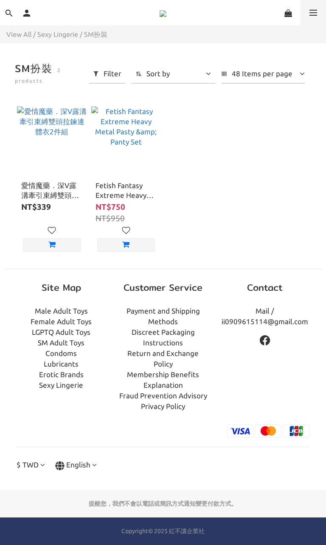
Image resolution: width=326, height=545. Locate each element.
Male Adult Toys (61, 311)
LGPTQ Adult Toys (61, 332)
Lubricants (61, 364)
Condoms (61, 353)
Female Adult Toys (61, 321)
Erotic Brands (61, 374)
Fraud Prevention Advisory (163, 396)
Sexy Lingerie (57, 34)
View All (18, 34)
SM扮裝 (95, 34)
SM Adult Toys (61, 343)
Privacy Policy (163, 406)
